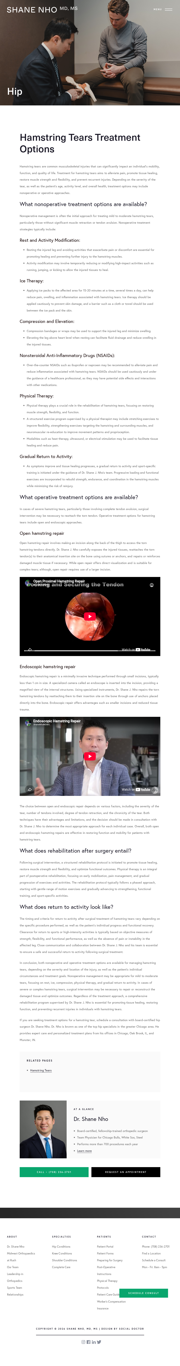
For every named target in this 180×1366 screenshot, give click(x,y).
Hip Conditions (61, 1246)
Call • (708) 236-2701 (54, 1172)
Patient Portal (105, 1246)
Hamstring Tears (41, 1070)
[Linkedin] (94, 1342)
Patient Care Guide (108, 1294)
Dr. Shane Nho (15, 1246)
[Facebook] (89, 1342)
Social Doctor (131, 1328)
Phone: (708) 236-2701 (155, 1246)
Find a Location (151, 1253)
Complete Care (61, 1267)
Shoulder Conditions (64, 1260)
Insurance (102, 1308)
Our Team (12, 1267)
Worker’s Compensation (111, 1301)
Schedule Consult (143, 1293)
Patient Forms (105, 1253)
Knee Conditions (62, 1253)
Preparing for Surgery (110, 1260)
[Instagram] (84, 1342)
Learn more (84, 1151)
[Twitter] (99, 1342)
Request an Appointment (126, 1172)
